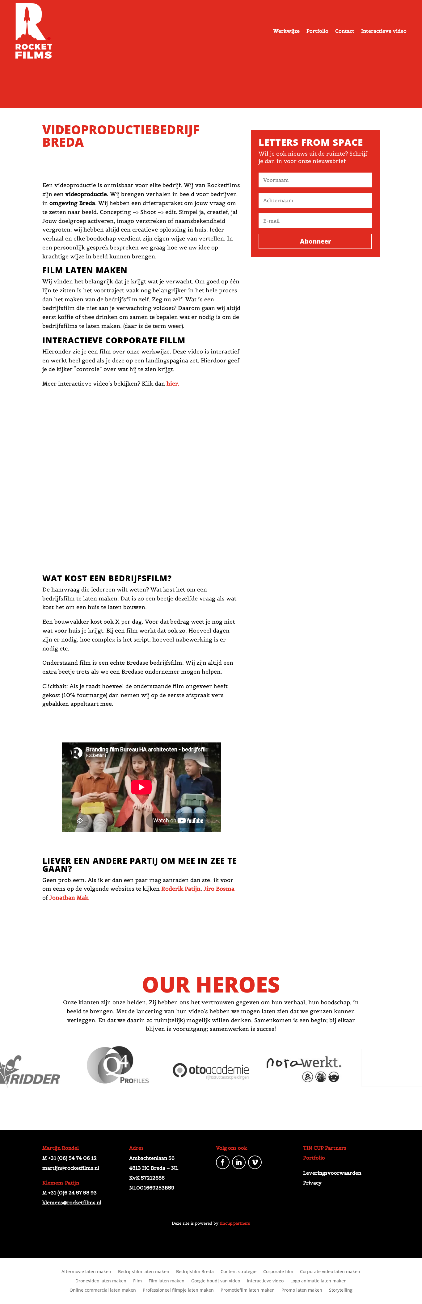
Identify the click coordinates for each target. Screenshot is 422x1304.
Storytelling (340, 1290)
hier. (173, 383)
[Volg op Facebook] (223, 1162)
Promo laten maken (301, 1290)
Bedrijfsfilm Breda (195, 1271)
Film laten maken (166, 1281)
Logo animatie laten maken (318, 1281)
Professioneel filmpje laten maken (178, 1290)
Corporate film (278, 1271)
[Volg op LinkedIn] (239, 1162)
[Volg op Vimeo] (255, 1162)
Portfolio (317, 31)
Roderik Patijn (180, 888)
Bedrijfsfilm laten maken (143, 1271)
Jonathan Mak (68, 897)
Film (137, 1281)
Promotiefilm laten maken (248, 1290)
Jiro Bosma (219, 888)
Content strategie (238, 1271)
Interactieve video (384, 31)
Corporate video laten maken (330, 1271)
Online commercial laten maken (103, 1290)
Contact (344, 31)
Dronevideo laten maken (100, 1281)
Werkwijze (286, 31)
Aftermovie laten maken (86, 1271)
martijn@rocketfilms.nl (70, 1168)
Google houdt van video (215, 1281)
